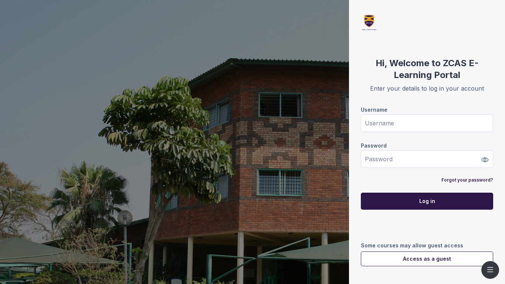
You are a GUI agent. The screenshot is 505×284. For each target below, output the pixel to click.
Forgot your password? (467, 180)
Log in (427, 201)
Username (374, 109)
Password (374, 145)
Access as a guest (427, 259)
